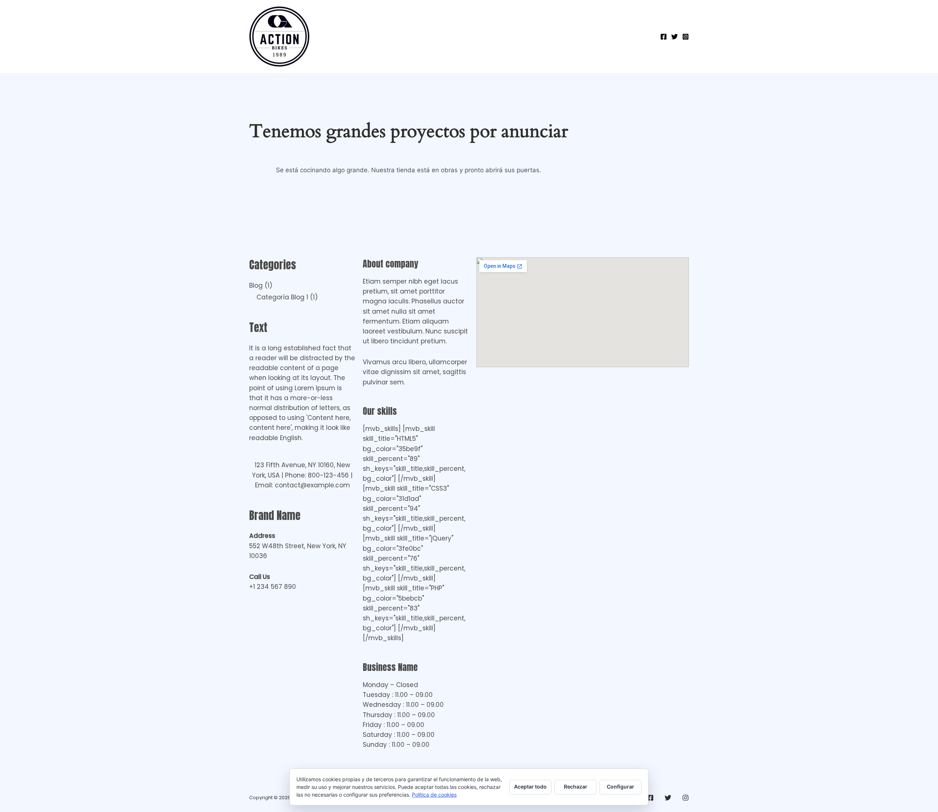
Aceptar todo (530, 786)
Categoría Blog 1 (282, 297)
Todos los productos (522, 36)
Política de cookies (434, 794)
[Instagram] (685, 36)
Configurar (620, 786)
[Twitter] (674, 36)
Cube (575, 36)
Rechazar (575, 786)
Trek (603, 36)
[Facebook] (663, 36)
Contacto (433, 36)
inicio (469, 36)
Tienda (395, 36)
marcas (634, 36)
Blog (256, 285)
